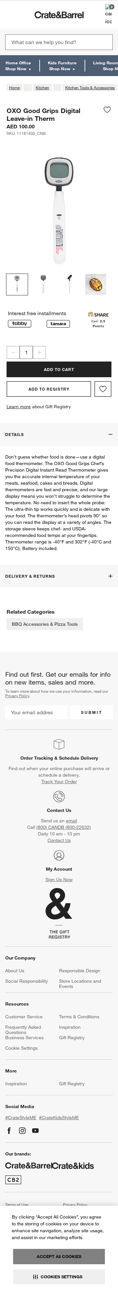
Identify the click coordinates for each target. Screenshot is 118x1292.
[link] (24, 14)
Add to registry (49, 389)
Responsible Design (79, 970)
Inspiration (70, 1027)
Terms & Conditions (79, 1016)
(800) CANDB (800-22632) (63, 827)
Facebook (9, 1131)
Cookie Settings (21, 1048)
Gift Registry (72, 1037)
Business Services (24, 1037)
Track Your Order (59, 781)
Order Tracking (36, 758)
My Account (59, 869)
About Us (14, 970)
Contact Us (59, 810)
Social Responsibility (26, 981)
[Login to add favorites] (107, 114)
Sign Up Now (59, 879)
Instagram (22, 1131)
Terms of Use (16, 1204)
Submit (91, 712)
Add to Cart (59, 369)
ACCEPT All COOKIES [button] (59, 1256)
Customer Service (24, 1016)
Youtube (35, 1131)
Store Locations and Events (80, 983)
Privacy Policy (17, 695)
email (71, 821)
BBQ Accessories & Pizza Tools (45, 624)
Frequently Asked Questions (23, 1030)
